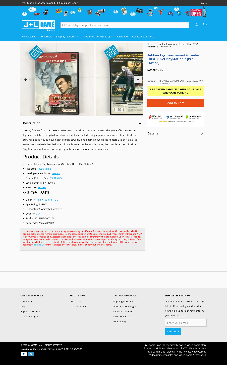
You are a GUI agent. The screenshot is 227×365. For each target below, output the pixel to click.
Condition (175, 82)
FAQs (23, 306)
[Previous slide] (25, 79)
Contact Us (26, 301)
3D (56, 199)
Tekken (42, 187)
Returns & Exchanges (124, 306)
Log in (204, 3)
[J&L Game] (38, 25)
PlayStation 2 (44, 168)
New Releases (28, 36)
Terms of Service (122, 316)
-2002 (59, 178)
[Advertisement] (80, 262)
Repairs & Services (30, 311)
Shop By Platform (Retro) (96, 36)
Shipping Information (124, 301)
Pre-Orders (46, 36)
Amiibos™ (122, 36)
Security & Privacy (122, 311)
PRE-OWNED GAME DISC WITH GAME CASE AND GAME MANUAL (175, 91)
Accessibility (119, 321)
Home (150, 44)
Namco (56, 173)
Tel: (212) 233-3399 (71, 349)
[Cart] (203, 25)
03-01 (53, 178)
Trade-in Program (30, 316)
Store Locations (77, 306)
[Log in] (195, 25)
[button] (175, 103)
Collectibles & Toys (142, 36)
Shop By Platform (65, 36)
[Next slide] (138, 79)
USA (38, 213)
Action (37, 199)
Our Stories (75, 301)
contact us (39, 244)
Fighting (48, 199)
